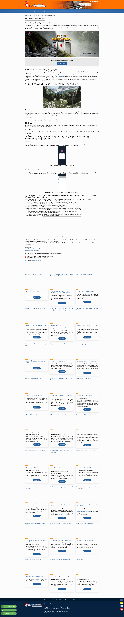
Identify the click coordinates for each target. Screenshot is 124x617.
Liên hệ (87, 11)
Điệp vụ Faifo (80, 576)
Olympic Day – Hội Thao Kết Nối (59, 361)
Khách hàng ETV (57, 599)
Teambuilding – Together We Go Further (86, 361)
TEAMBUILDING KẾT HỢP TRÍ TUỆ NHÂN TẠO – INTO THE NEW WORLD (61, 292)
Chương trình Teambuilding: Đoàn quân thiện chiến (35, 541)
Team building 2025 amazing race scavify (86, 432)
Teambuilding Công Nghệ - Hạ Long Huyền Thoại (61, 396)
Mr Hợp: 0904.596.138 (9, 606)
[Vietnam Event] (74, 4)
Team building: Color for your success (35, 432)
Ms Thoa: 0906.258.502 (9, 610)
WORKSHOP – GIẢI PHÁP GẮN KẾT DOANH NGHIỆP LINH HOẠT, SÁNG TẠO (60, 327)
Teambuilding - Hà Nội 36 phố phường (60, 576)
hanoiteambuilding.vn (36, 260)
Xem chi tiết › (36, 297)
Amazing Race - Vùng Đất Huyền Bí (35, 395)
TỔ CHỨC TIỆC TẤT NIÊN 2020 (34, 576)
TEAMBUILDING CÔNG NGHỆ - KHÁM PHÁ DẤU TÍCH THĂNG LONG (87, 326)
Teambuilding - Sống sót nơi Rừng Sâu (86, 467)
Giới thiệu (81, 11)
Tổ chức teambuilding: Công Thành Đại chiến (60, 504)
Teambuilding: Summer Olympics (84, 395)
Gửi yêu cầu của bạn (62, 63)
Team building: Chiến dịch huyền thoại (35, 467)
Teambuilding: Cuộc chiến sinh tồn (59, 432)
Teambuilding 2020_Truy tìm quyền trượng (61, 540)
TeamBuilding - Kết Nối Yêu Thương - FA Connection (61, 468)
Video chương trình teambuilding (69, 11)
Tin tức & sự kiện (71, 599)
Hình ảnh (64, 599)
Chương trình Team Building (38, 11)
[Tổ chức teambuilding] (35, 4)
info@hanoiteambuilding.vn (36, 262)
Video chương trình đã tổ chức (32, 250)
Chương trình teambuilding (84, 511)
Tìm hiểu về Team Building (53, 11)
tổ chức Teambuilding (36, 72)
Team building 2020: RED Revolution (85, 540)
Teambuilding (60, 76)
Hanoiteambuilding (38, 242)
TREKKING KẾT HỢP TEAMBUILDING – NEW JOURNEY (36, 326)
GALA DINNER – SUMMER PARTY (86, 291)
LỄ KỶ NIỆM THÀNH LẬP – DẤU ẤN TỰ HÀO (36, 361)
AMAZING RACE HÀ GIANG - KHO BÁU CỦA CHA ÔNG (36, 504)
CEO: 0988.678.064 (8, 613)
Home (27, 11)
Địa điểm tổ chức (48, 599)
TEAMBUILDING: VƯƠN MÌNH (34, 291)
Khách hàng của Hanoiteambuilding (33, 248)
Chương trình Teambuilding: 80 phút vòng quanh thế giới (86, 504)
